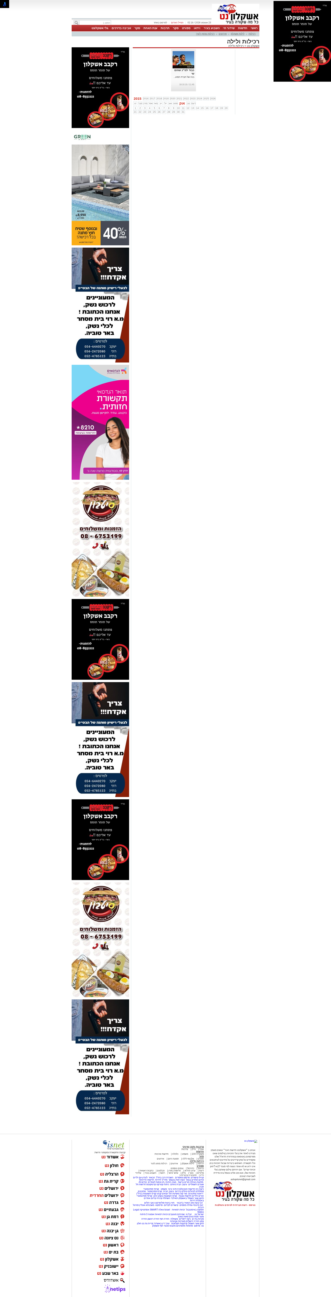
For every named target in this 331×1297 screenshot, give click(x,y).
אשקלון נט (252, 45)
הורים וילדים (198, 1196)
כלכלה (175, 1154)
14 (197, 108)
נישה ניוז (200, 1189)
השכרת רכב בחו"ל (164, 1177)
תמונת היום (173, 1158)
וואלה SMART (157, 1209)
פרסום (196, 1225)
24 (149, 112)
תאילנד (174, 1198)
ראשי (254, 28)
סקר (176, 28)
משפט (185, 1154)
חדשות (242, 28)
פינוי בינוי (172, 1189)
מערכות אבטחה (177, 1221)
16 (207, 108)
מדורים (200, 1173)
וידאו (197, 28)
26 (159, 112)
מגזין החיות (171, 1182)
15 (202, 108)
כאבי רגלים (149, 1202)
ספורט (186, 28)
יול (165, 103)
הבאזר (152, 1177)
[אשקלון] (235, 24)
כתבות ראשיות (146, 1170)
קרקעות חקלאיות (179, 1223)
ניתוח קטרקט (162, 1184)
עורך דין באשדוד (162, 1223)
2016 (145, 98)
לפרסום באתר (160, 22)
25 (154, 112)
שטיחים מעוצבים (176, 1214)
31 (183, 112)
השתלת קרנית (163, 1198)
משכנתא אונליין (146, 1205)
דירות (192, 1200)
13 (192, 108)
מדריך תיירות (161, 1179)
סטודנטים (194, 1216)
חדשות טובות (185, 1196)
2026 (212, 98)
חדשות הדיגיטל (146, 1179)
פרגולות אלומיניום (184, 1225)
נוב (188, 103)
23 (144, 112)
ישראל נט (199, 1214)
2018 (159, 98)
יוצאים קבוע (162, 1193)
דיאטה (200, 1193)
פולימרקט (159, 1202)
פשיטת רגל (174, 1193)
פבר (140, 103)
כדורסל (190, 1168)
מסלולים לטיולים (196, 1191)
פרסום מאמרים (182, 1177)
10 (178, 108)
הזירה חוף (164, 1219)
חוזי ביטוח (170, 1202)
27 (164, 112)
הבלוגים (161, 1170)
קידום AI (143, 1182)
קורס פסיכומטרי (154, 1191)
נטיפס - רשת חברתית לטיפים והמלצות (235, 1205)
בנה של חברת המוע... (184, 77)
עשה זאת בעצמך (177, 1179)
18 (216, 108)
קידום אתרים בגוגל (194, 1179)
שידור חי (229, 28)
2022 (186, 98)
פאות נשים (183, 1216)
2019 (166, 98)
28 (168, 112)
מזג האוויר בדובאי (185, 1202)
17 (212, 108)
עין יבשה (198, 1202)
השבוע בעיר (212, 28)
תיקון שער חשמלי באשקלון (191, 1198)
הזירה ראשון (153, 1219)
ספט (175, 103)
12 (188, 108)
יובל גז (189, 1214)
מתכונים (142, 1191)
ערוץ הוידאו (189, 1170)
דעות (201, 1170)
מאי (156, 103)
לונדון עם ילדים (140, 1177)
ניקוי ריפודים (185, 1219)
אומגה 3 (150, 1214)
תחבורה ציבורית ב (188, 1175)
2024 (199, 98)
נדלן (194, 1149)
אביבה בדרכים (121, 28)
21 (135, 112)
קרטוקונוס (151, 1184)
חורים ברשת (183, 1182)
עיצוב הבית (181, 1184)
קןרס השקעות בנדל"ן (146, 1193)
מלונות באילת (196, 1182)
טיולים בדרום (181, 1191)
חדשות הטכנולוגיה (186, 1189)
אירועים (223, 33)
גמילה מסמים (186, 1205)
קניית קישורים (197, 1177)
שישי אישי (173, 1173)
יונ (161, 103)
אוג (170, 103)
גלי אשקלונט (100, 28)
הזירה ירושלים (192, 1221)
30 (178, 112)
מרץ (145, 103)
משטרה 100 (198, 1154)
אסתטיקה (144, 1209)
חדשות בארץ (174, 1170)
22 (140, 112)
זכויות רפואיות (178, 1209)
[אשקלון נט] (250, 1141)
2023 (192, 98)
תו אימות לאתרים (155, 1182)
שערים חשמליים (196, 1184)
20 (226, 108)
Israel (167, 1209)
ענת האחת (150, 28)
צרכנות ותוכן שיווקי (193, 1146)
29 (173, 112)
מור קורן (183, 1193)
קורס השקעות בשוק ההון (165, 1196)
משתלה (174, 1219)
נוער (191, 1173)
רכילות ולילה (236, 45)
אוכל (201, 1149)
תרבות (165, 28)
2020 (172, 98)
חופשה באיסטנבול (195, 1209)
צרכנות (184, 1149)
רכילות (252, 33)
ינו (135, 103)
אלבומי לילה (188, 1158)
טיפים (173, 1184)
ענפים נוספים (177, 1168)
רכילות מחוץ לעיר (205, 33)
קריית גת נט (147, 1223)
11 (183, 108)
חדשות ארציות (162, 1154)
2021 (179, 98)
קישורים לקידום (171, 1205)
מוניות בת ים (197, 1219)
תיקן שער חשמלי (196, 1223)
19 (221, 108)
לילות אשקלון (237, 33)
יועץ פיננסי (198, 1205)
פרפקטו (159, 1205)
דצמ (193, 103)
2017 (152, 98)
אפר (151, 103)
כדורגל (201, 1168)
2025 (206, 98)
